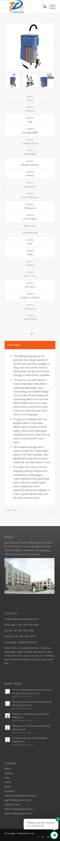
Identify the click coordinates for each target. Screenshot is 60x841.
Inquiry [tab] (13, 510)
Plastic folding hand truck (18, 809)
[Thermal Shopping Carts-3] (47, 80)
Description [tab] (15, 345)
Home (8, 782)
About (7, 768)
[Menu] (51, 6)
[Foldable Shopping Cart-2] (30, 80)
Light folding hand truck (17, 800)
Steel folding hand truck (17, 813)
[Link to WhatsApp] (38, 836)
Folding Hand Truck (25, 833)
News (7, 786)
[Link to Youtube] (43, 836)
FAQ (6, 777)
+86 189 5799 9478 (28, 624)
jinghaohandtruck (27, 642)
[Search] (43, 6)
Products (9, 791)
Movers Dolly (12, 804)
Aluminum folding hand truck (20, 795)
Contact (8, 773)
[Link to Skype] (48, 836)
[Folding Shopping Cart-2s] (30, 47)
